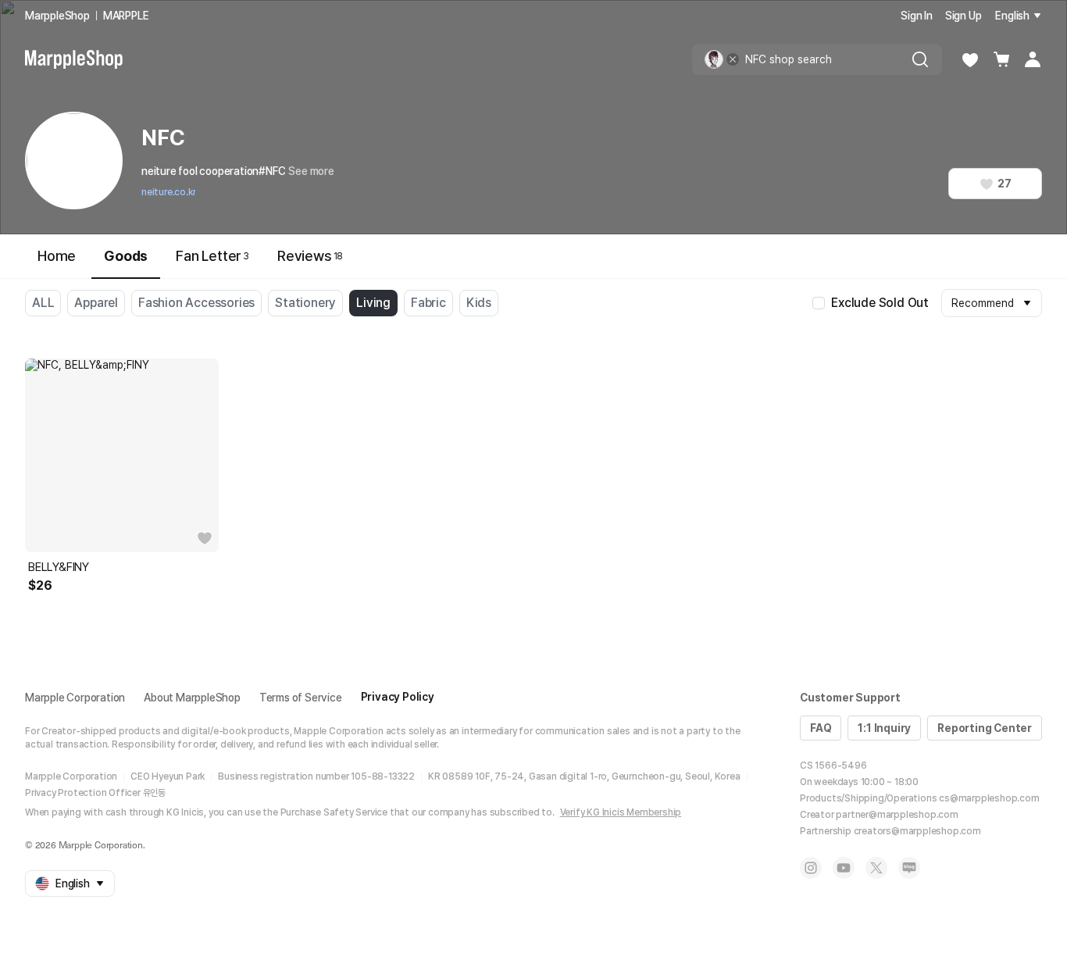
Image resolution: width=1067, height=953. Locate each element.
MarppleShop (57, 15)
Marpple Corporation (75, 697)
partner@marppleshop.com (897, 814)
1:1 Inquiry (884, 728)
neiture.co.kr (168, 192)
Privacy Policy (397, 697)
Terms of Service (300, 697)
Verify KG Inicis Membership (621, 812)
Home (56, 256)
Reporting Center (984, 728)
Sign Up (963, 15)
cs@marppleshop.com (989, 798)
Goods (126, 256)
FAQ (820, 728)
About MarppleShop (192, 697)
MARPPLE (126, 15)
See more (311, 171)
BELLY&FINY (58, 567)
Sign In (917, 15)
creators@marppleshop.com (917, 831)
